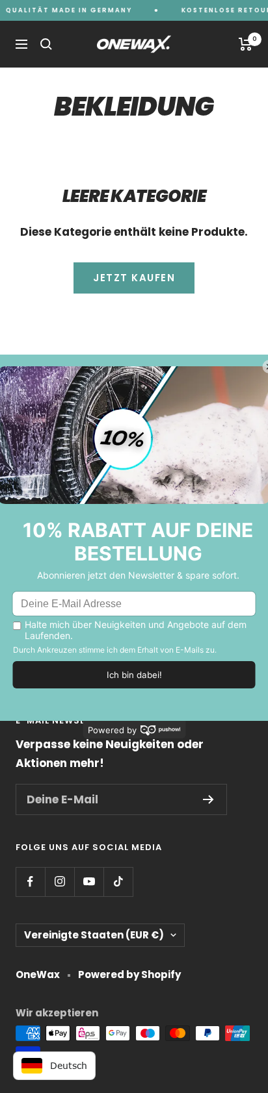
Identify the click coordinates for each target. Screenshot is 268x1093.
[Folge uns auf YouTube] (88, 881)
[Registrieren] (208, 799)
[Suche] (46, 44)
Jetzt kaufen (134, 277)
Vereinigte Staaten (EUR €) (94, 935)
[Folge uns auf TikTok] (118, 881)
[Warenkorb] (245, 44)
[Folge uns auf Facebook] (30, 881)
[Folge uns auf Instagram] (59, 881)
